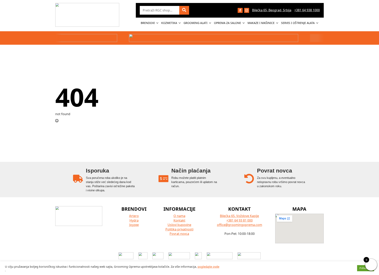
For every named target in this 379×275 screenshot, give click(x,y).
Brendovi (148, 23)
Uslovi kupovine (179, 225)
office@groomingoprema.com (239, 225)
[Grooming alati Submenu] (210, 23)
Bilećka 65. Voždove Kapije (239, 216)
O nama (179, 216)
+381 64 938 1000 (307, 10)
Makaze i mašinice (261, 23)
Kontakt (179, 220)
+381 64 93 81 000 (239, 220)
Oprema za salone (227, 23)
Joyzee (134, 225)
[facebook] (240, 10)
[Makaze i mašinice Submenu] (277, 23)
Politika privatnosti (179, 229)
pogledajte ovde (208, 266)
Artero (134, 216)
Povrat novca (179, 233)
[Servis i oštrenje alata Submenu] (317, 23)
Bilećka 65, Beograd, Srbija (271, 10)
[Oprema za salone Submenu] (244, 23)
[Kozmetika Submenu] (180, 23)
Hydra (134, 220)
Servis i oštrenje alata (298, 23)
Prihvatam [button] (365, 268)
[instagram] (246, 10)
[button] (184, 10)
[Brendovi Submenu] (157, 23)
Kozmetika (169, 23)
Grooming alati (195, 23)
